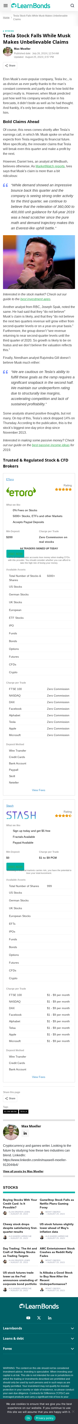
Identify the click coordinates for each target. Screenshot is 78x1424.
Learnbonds (12, 1328)
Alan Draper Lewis (19, 1212)
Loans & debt (13, 1338)
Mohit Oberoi (52, 1212)
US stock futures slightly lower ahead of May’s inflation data (57, 1228)
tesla (23, 1111)
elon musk (10, 1111)
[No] (73, 1411)
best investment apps (35, 299)
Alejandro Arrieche (20, 1236)
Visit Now (15, 553)
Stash (10, 805)
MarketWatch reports (50, 166)
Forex (7, 1348)
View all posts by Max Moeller (23, 1171)
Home (6, 17)
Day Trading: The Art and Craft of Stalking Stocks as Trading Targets (20, 1252)
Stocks (9, 31)
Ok (28, 1418)
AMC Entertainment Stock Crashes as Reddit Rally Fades (57, 1252)
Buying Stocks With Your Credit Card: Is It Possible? (20, 1203)
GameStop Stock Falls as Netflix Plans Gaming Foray (57, 1203)
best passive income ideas (51, 445)
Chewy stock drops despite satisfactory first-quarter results (20, 1228)
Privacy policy (45, 1418)
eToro (10, 479)
